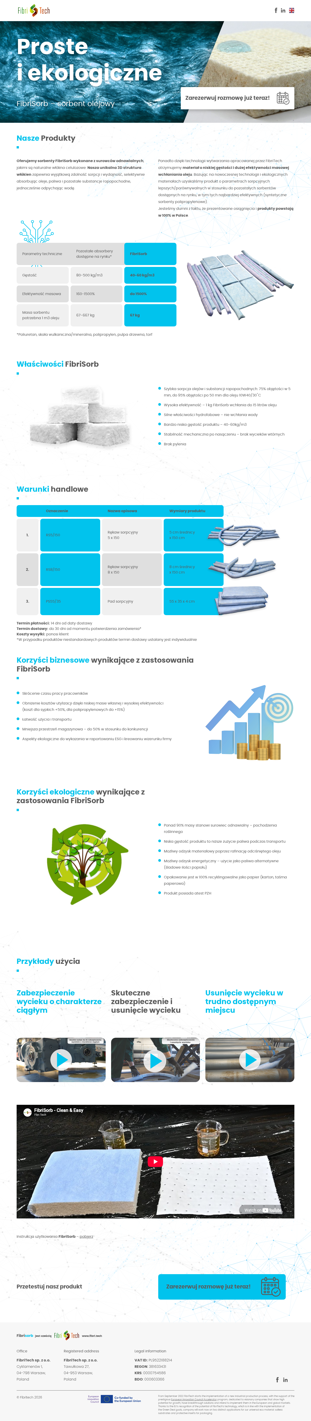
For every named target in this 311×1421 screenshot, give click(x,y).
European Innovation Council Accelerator (194, 1399)
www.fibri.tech (92, 1336)
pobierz (86, 1236)
